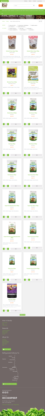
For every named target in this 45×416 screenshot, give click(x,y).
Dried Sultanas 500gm (12, 174)
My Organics (11, 26)
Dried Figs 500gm (12, 144)
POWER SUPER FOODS (21, 26)
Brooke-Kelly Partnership (23, 25)
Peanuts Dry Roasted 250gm (33, 236)
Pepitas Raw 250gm (12, 268)
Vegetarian (31, 29)
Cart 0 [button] (41, 5)
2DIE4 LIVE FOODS (12, 25)
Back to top (23, 314)
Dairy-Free (21, 28)
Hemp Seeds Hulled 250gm (33, 82)
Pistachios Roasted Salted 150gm (33, 268)
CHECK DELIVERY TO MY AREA (10, 383)
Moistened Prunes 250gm (12, 82)
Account (40, 1)
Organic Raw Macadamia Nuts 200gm (12, 205)
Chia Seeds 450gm (12, 299)
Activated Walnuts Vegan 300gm (33, 51)
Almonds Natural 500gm (12, 113)
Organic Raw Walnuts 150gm (33, 205)
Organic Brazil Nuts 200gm (33, 174)
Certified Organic (12, 28)
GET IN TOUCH (7, 349)
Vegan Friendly (23, 29)
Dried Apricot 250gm (33, 113)
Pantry (7, 21)
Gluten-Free (29, 28)
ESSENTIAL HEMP (34, 25)
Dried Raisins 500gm (33, 144)
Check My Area (5, 1)
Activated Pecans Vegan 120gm (12, 51)
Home (3, 21)
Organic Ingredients (13, 29)
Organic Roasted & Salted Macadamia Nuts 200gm (12, 237)
